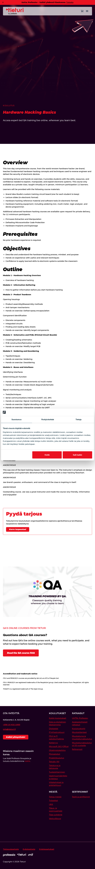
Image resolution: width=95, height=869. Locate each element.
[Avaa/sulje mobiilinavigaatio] (87, 11)
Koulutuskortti (78, 729)
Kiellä (47, 455)
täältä (27, 761)
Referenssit (77, 749)
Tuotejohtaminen (57, 772)
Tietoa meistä (55, 797)
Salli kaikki (77, 455)
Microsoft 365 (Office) (59, 746)
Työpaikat (53, 800)
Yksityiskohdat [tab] (47, 419)
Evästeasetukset (46, 849)
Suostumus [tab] (17, 419)
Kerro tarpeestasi (17, 529)
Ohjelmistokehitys (57, 750)
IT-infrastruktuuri (56, 732)
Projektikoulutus (56, 758)
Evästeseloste (29, 849)
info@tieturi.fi (9, 729)
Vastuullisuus (55, 818)
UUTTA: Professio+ (80, 718)
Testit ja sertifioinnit (81, 797)
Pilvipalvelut (54, 754)
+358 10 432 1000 (11, 725)
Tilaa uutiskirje (55, 815)
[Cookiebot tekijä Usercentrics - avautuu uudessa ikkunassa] (81, 412)
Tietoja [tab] (79, 419)
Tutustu (69, 2)
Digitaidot (53, 729)
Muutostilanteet (79, 732)
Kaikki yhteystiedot (15, 737)
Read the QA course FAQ (21, 653)
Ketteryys (53, 743)
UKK (51, 804)
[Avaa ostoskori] (82, 11)
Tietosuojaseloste (11, 849)
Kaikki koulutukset (57, 718)
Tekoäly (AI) (54, 762)
